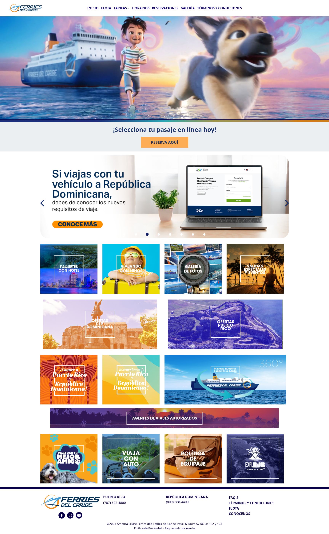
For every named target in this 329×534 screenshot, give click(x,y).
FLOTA (106, 8)
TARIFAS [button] (120, 8)
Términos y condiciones (219, 8)
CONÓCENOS (239, 513)
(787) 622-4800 (114, 502)
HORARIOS (140, 8)
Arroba (190, 528)
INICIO (93, 8)
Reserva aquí (164, 142)
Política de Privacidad (148, 528)
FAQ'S (233, 497)
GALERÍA (188, 8)
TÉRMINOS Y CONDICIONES (251, 503)
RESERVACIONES (165, 8)
